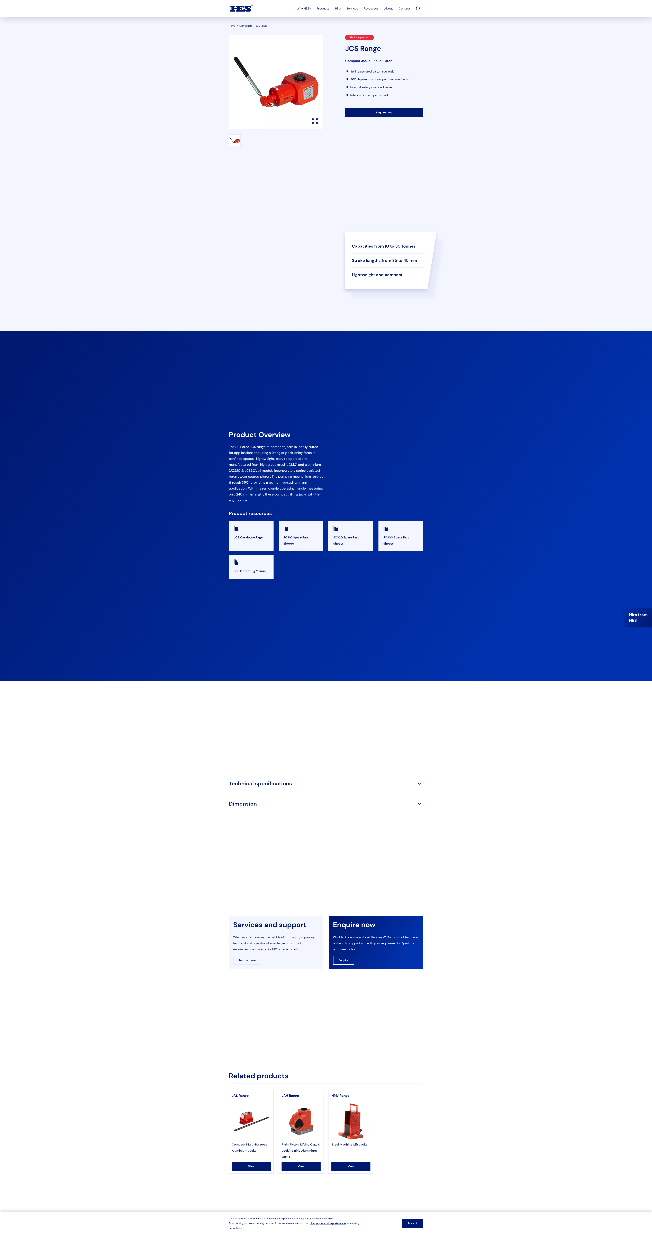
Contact (404, 8)
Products (322, 8)
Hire (338, 8)
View (251, 1166)
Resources (371, 8)
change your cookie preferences (328, 1223)
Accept (412, 1223)
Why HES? (304, 8)
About (388, 8)
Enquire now (384, 112)
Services (352, 8)
